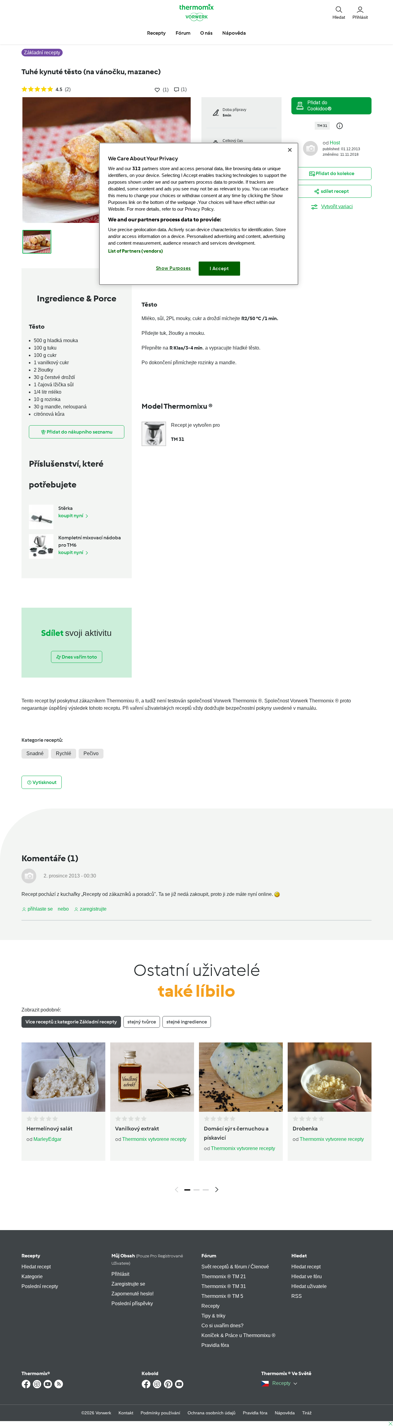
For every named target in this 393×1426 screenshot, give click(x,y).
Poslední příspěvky (132, 1303)
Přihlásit (120, 1274)
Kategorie (32, 1276)
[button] (339, 12)
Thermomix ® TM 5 (222, 1296)
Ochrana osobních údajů (211, 1412)
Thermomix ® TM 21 (223, 1276)
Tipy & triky (213, 1315)
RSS (296, 1296)
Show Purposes (173, 268)
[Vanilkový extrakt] (152, 1077)
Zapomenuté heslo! (132, 1293)
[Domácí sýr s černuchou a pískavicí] (241, 1077)
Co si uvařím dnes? (222, 1325)
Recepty (30, 1256)
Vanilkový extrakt (137, 1128)
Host (335, 142)
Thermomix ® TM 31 (223, 1286)
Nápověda (285, 1412)
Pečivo (91, 753)
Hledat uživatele (309, 1286)
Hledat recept (36, 1266)
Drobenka (305, 1128)
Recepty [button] (156, 33)
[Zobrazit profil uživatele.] (310, 148)
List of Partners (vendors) (135, 251)
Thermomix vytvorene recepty (154, 1139)
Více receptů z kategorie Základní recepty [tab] (71, 1022)
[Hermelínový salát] (63, 1077)
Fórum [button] (183, 33)
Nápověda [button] (234, 33)
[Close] (290, 150)
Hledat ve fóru (306, 1276)
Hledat (299, 1256)
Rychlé (63, 753)
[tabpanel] (196, 1119)
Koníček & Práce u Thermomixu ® (238, 1335)
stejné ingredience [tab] (186, 1022)
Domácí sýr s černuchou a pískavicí (236, 1133)
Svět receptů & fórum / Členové (235, 1266)
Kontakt (126, 1412)
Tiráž (307, 1412)
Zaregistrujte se (128, 1283)
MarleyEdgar (47, 1139)
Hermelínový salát (49, 1128)
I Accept (219, 268)
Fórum (208, 1256)
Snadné (35, 753)
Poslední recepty (39, 1286)
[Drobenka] (330, 1077)
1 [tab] (187, 1190)
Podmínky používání (160, 1412)
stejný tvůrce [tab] (141, 1022)
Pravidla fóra (215, 1345)
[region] (198, 214)
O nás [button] (206, 33)
